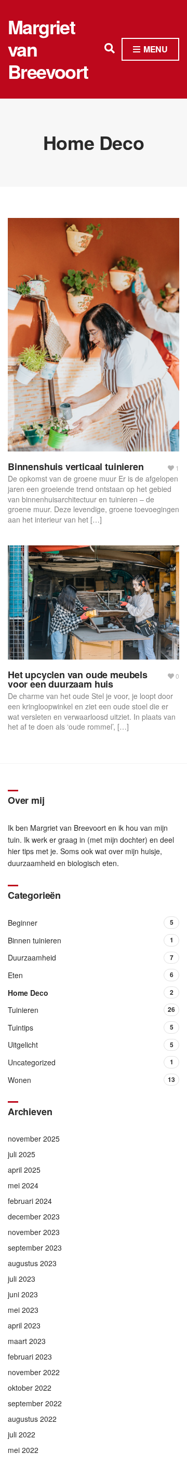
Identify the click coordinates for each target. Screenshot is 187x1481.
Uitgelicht (23, 1044)
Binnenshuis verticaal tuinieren (75, 466)
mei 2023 (23, 1310)
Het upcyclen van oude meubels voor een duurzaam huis (78, 679)
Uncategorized (32, 1062)
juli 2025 (21, 1154)
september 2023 (35, 1247)
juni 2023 (23, 1294)
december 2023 (34, 1216)
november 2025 (34, 1138)
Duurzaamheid (32, 957)
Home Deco (28, 993)
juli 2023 (21, 1278)
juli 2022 (21, 1434)
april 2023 (24, 1325)
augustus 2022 (32, 1419)
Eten (15, 975)
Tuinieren (23, 1010)
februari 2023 (30, 1356)
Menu (154, 49)
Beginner (22, 922)
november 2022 (34, 1372)
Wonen (19, 1080)
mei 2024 (23, 1185)
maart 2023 (27, 1341)
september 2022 (35, 1403)
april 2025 (24, 1169)
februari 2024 (30, 1201)
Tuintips (20, 1027)
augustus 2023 (32, 1263)
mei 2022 (23, 1450)
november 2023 (34, 1232)
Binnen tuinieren (34, 940)
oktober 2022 (29, 1387)
